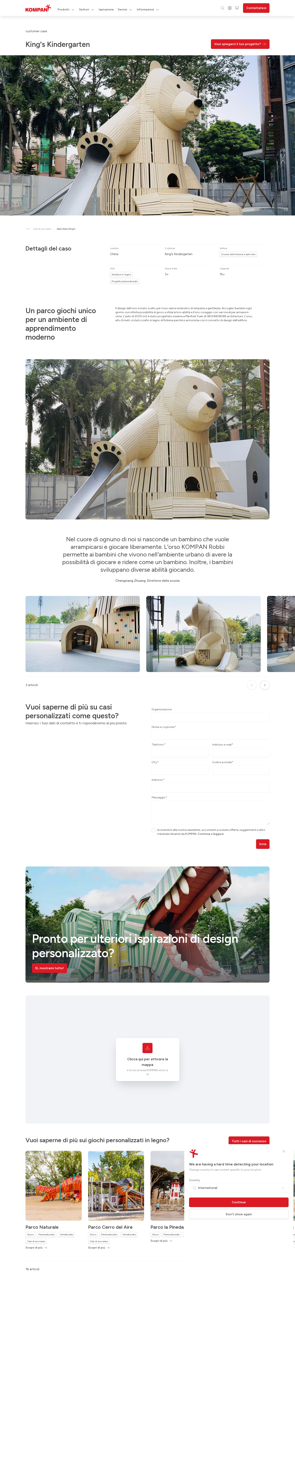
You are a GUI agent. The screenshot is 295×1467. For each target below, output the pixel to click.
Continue (239, 1202)
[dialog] (147, 733)
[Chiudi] (284, 1151)
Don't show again (239, 1214)
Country (194, 1180)
